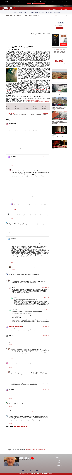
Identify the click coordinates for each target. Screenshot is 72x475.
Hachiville (16, 426)
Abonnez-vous (67, 472)
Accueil (57, 457)
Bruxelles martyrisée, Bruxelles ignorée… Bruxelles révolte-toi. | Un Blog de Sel (22, 411)
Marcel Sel (14, 266)
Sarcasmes (32, 12)
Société (25, 12)
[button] (10, 106)
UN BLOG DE (8, 8)
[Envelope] (37, 470)
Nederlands (37, 12)
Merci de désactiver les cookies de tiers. (38, 3)
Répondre (10, 152)
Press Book (58, 462)
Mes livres (58, 460)
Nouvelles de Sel (44, 12)
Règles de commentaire (60, 463)
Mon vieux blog (59, 465)
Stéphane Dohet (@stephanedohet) (15, 326)
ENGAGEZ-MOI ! (59, 61)
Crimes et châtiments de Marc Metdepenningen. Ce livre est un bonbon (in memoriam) (59, 122)
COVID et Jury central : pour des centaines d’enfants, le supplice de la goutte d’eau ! (59, 136)
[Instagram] (63, 23)
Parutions (50, 12)
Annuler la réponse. (23, 426)
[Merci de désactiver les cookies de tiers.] (70, 2)
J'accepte (29, 3)
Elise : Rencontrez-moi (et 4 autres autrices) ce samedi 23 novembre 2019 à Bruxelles (59, 150)
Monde (20, 12)
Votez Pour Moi (59, 49)
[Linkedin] (61, 23)
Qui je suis (58, 459)
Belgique (15, 12)
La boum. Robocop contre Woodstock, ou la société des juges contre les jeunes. (59, 108)
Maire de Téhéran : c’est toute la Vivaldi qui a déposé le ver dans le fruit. (59, 81)
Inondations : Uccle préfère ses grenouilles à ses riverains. (58, 95)
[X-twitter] (59, 23)
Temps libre (56, 12)
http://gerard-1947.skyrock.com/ (14, 404)
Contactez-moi (59, 467)
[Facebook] (56, 23)
